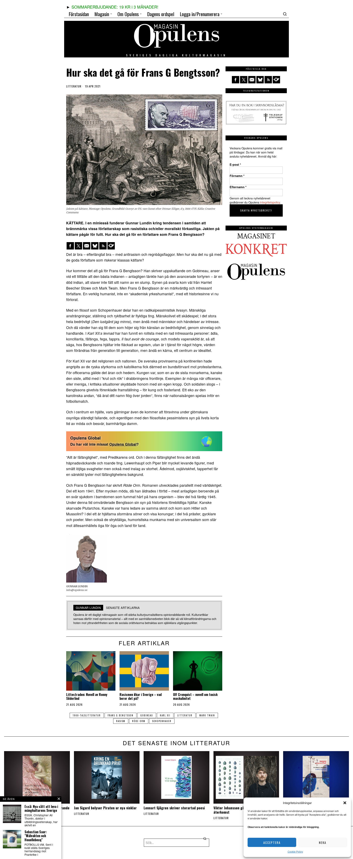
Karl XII (165, 715)
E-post (235, 164)
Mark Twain (207, 715)
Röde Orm (138, 721)
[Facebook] (70, 245)
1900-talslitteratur (87, 715)
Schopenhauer (161, 721)
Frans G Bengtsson (120, 715)
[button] (345, 803)
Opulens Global (122, 444)
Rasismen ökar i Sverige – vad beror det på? (141, 696)
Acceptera (271, 842)
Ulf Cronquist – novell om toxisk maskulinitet (195, 696)
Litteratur (73, 86)
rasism (120, 721)
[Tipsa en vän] (86, 245)
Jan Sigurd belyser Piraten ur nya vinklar (105, 808)
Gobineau (146, 715)
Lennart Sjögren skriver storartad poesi (174, 808)
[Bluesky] (94, 245)
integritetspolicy (270, 202)
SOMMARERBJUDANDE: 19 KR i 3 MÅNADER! (114, 7)
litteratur (184, 715)
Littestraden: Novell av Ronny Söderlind (86, 696)
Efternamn (238, 187)
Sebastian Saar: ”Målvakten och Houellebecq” (36, 836)
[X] (78, 245)
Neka (322, 842)
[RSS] (103, 245)
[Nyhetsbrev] (111, 245)
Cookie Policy (295, 851)
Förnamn (237, 176)
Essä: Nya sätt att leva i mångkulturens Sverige (41, 808)
